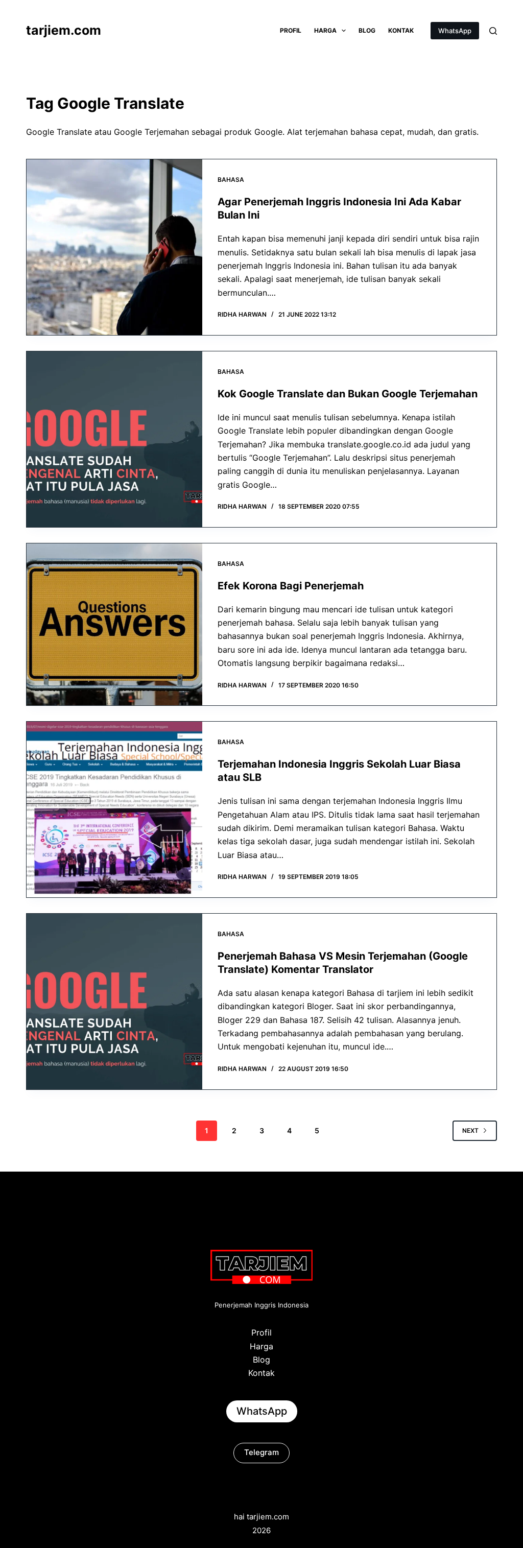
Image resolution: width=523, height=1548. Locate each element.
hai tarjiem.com (261, 1516)
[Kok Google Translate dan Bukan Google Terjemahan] (114, 439)
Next (470, 1130)
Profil (290, 30)
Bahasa (231, 179)
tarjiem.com (63, 30)
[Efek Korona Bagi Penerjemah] (114, 624)
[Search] (493, 31)
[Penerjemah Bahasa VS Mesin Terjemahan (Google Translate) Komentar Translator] (114, 1001)
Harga (325, 30)
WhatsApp (454, 31)
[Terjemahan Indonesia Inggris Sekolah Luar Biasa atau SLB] (114, 809)
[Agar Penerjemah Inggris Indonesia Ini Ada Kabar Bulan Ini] (114, 247)
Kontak (401, 30)
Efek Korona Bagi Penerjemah (291, 586)
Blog (367, 30)
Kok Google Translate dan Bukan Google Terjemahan (348, 394)
